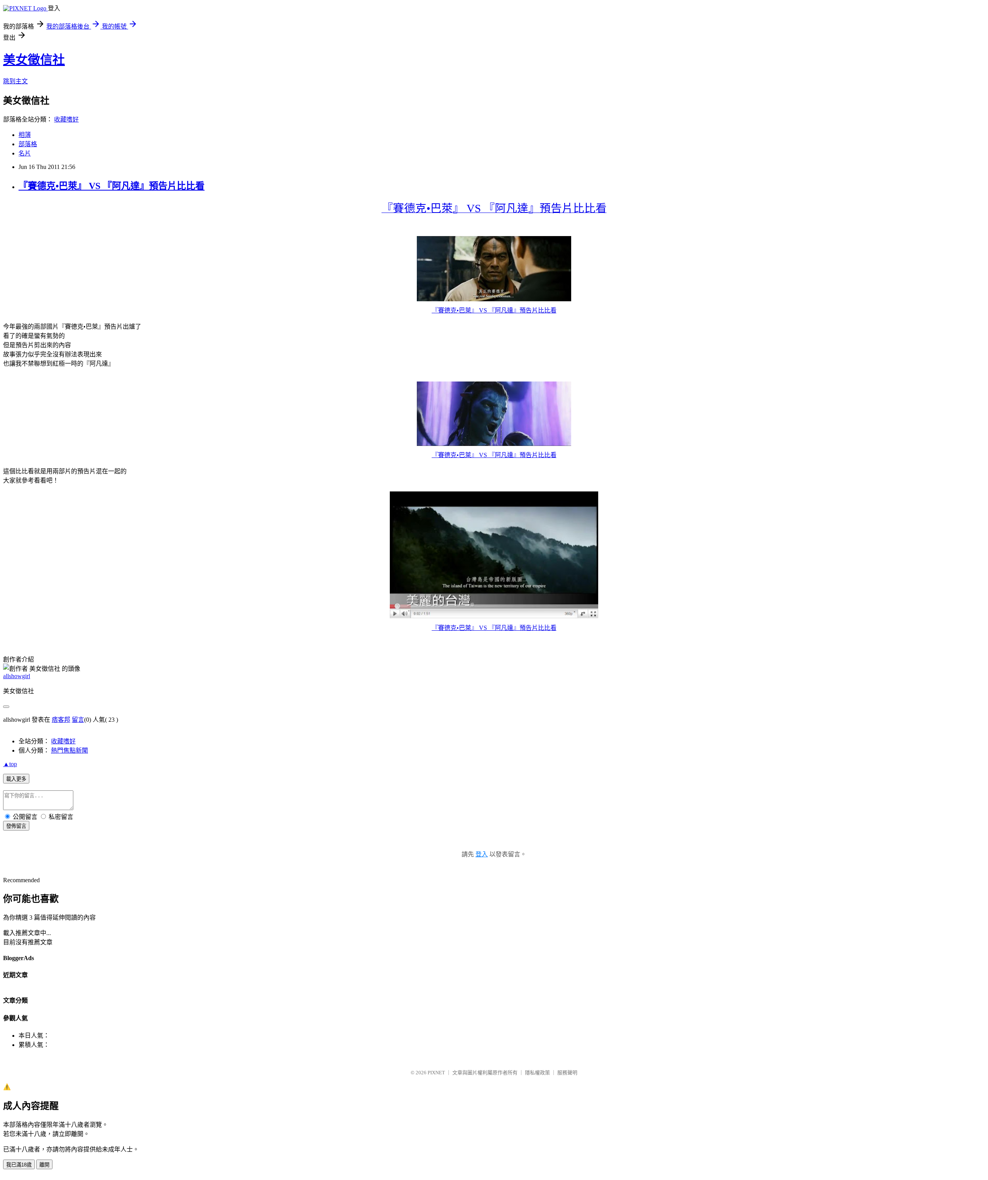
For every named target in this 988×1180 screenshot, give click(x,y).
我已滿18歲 (19, 1165)
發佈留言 (16, 826)
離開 (44, 1165)
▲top (10, 764)
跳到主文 (15, 81)
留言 (78, 719)
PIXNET (436, 1072)
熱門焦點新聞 (69, 750)
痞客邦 (61, 719)
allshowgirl (16, 676)
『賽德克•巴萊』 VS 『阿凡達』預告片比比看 (112, 186)
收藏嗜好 (66, 119)
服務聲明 (567, 1072)
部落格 (28, 144)
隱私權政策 (537, 1072)
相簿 (25, 135)
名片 (25, 153)
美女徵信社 (34, 60)
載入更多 (16, 779)
